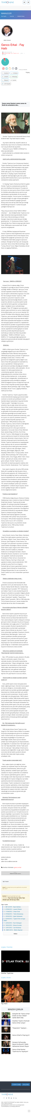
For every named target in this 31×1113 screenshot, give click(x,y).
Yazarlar (12, 16)
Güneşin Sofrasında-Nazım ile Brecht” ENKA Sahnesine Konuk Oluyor (20, 1044)
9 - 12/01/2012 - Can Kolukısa (12, 927)
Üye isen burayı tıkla (15, 898)
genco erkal (17, 867)
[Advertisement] (15, 93)
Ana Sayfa (3, 16)
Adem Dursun (7, 40)
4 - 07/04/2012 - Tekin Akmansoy (13, 914)
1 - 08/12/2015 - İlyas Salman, (12, 907)
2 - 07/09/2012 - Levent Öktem (13, 909)
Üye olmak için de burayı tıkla (13, 899)
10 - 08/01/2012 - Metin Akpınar (13, 930)
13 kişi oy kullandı (23, 69)
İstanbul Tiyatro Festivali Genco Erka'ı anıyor (20, 1022)
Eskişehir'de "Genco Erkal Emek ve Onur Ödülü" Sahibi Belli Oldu (20, 1016)
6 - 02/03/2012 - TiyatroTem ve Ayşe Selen (14, 919)
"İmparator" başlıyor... (19, 1028)
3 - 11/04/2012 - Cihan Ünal (12, 911)
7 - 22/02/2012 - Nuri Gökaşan (13, 923)
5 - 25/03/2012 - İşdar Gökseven (13, 916)
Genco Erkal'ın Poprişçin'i (21, 1035)
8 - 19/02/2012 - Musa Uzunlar (13, 925)
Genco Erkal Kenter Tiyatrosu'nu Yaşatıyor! (20, 1050)
